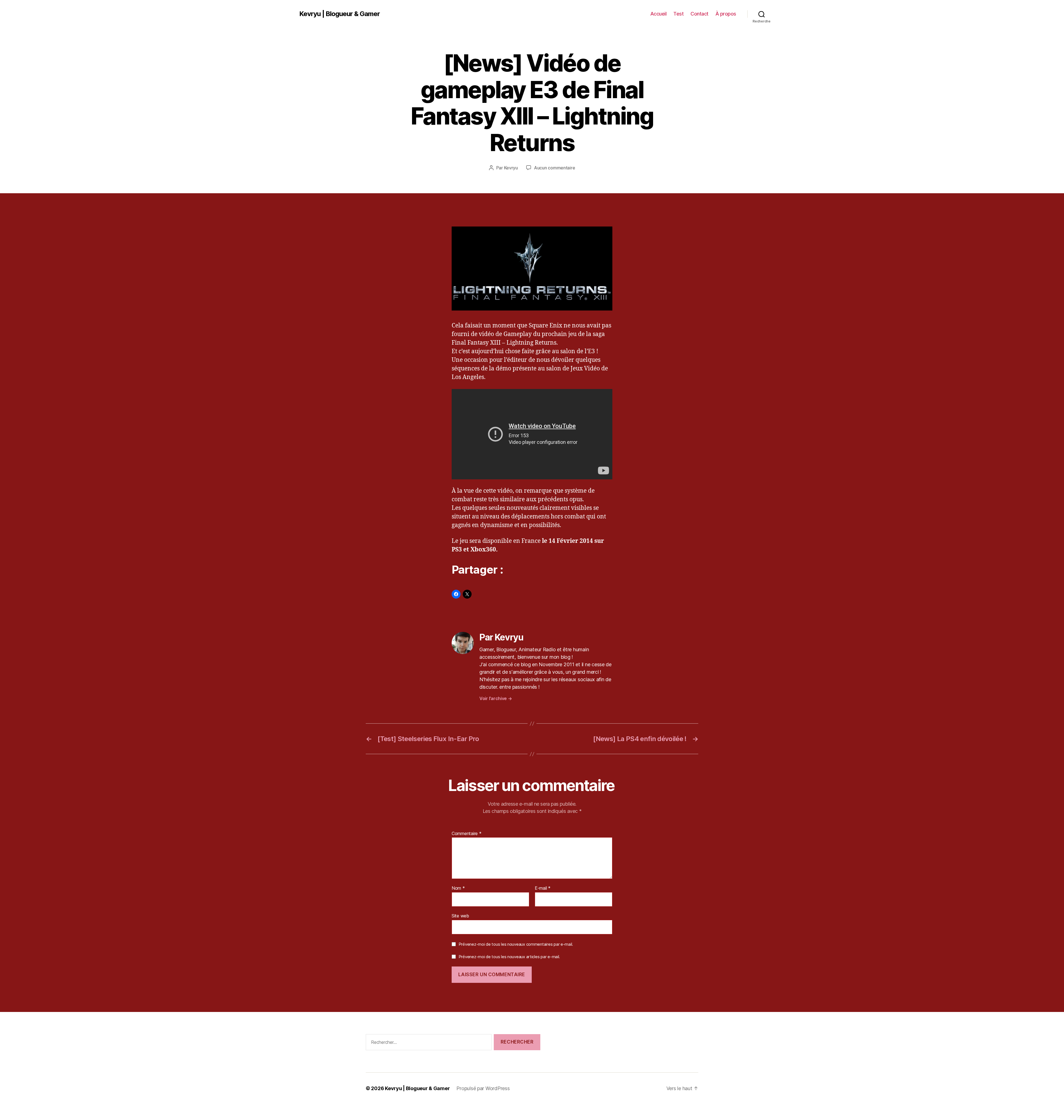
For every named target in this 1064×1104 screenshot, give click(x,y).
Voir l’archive (495, 698)
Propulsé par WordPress (483, 1088)
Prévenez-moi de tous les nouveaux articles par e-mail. (509, 956)
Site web (460, 915)
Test (678, 14)
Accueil (658, 14)
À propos (725, 14)
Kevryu (511, 168)
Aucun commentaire (554, 168)
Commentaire (467, 833)
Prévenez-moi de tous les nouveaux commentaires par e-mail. (516, 944)
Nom (458, 888)
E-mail (543, 888)
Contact (699, 14)
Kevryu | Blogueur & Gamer (339, 14)
